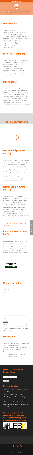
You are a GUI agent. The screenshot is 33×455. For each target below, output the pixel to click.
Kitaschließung (8, 394)
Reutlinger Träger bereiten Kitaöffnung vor (15, 404)
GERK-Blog (11, 442)
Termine (16, 440)
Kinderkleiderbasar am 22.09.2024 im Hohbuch (16, 389)
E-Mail (5, 375)
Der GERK (14, 438)
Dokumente (22, 440)
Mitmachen (9, 440)
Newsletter (19, 442)
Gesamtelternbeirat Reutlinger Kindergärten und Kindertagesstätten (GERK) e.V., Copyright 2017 (16, 451)
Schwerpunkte (22, 438)
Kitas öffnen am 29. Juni (10, 402)
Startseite (7, 438)
